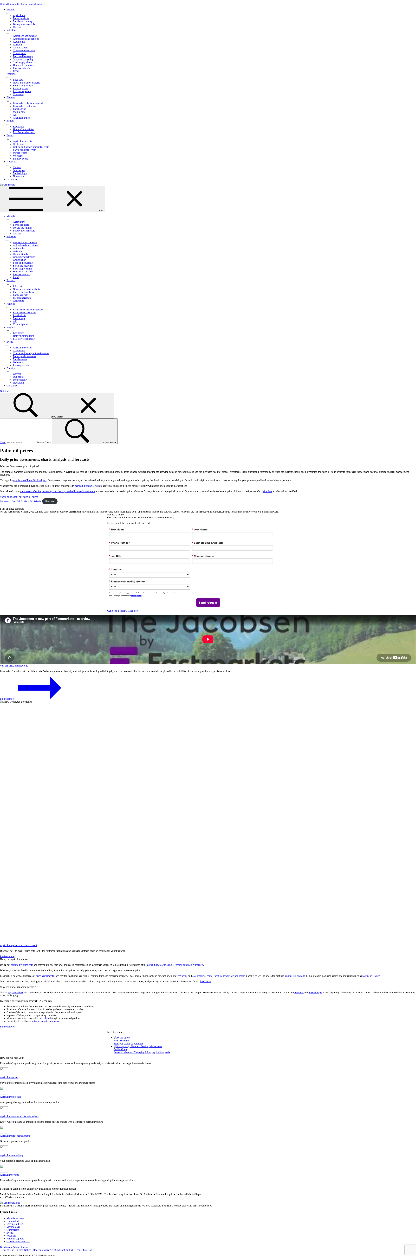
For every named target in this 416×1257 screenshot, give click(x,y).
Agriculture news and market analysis (19, 1116)
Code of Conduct (64, 1250)
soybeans (182, 976)
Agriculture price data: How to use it (18, 945)
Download (49, 501)
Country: (115, 569)
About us (11, 161)
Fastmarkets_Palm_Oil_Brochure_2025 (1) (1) (20, 501)
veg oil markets (15, 992)
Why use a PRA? (15, 1224)
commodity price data (22, 964)
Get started (12, 179)
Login (39, 4)
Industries (11, 30)
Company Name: (203, 556)
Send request (208, 602)
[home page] (7, 184)
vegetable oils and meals (232, 976)
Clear (3, 442)
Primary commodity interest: (127, 581)
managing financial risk (87, 485)
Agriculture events (9, 1174)
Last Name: (200, 529)
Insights (10, 120)
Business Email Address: (207, 542)
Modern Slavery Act (43, 1250)
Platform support (15, 1238)
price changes (315, 992)
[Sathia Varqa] (138, 1046)
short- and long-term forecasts (45, 1021)
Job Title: (115, 556)
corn (209, 976)
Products (10, 73)
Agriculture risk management (15, 1135)
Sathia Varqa (120, 1049)
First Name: (117, 529)
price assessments (45, 976)
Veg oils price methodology (14, 665)
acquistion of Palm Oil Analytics (29, 480)
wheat (216, 976)
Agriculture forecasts (10, 1096)
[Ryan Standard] (122, 1037)
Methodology (13, 1226)
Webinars (11, 1235)
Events (9, 135)
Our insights (12, 1229)
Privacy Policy (136, 595)
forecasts (299, 992)
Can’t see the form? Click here (122, 610)
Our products (13, 1221)
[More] (7, 13)
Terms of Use (7, 1250)
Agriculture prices (9, 1077)
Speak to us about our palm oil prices (19, 496)
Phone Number (119, 542)
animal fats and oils (295, 976)
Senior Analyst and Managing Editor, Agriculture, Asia (142, 1052)
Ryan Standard (121, 1040)
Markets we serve (15, 1218)
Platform (10, 97)
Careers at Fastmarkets (18, 1241)
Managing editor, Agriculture (128, 1043)
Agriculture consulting (11, 1155)
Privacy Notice (23, 1250)
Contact (4, 4)
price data (267, 491)
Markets (10, 9)
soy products (198, 976)
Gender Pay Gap (83, 1250)
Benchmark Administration (14, 1247)
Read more (205, 981)
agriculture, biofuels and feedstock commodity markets (175, 964)
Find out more (7, 698)
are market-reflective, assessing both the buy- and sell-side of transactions (57, 491)
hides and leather (370, 976)
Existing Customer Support (22, 4)
